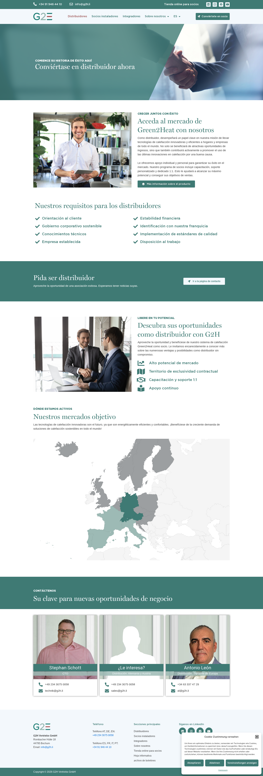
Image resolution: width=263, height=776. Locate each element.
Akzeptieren (194, 762)
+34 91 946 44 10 (50, 4)
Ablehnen (214, 762)
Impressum (223, 770)
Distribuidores (77, 16)
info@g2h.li (82, 4)
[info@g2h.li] (71, 4)
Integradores (131, 16)
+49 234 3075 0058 (103, 735)
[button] (256, 736)
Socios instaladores (105, 16)
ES (175, 16)
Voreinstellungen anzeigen (242, 762)
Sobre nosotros (155, 16)
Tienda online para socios (181, 4)
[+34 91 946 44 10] (35, 4)
